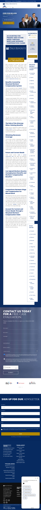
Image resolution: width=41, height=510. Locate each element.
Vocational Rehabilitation (33, 213)
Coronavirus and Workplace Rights (32, 112)
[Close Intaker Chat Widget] (37, 478)
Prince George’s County (32, 287)
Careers (18, 494)
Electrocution (33, 129)
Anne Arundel (33, 234)
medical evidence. (9, 128)
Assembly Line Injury (32, 87)
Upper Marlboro (32, 299)
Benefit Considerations (33, 92)
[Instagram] (7, 502)
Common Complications (33, 102)
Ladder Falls (32, 155)
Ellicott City (32, 253)
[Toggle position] (35, 478)
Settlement (32, 182)
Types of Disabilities (32, 198)
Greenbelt (32, 269)
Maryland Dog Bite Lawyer (10, 478)
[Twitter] (6, 500)
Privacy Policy (17, 356)
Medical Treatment (32, 159)
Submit (20, 433)
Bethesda (32, 240)
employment (8, 76)
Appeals (31, 77)
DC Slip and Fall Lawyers (7, 451)
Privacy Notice (23, 429)
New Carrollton (32, 283)
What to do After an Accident (32, 217)
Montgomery (32, 279)
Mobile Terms (21, 361)
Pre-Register (18, 1)
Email (2, 416)
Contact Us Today (16, 59)
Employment (32, 136)
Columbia (32, 249)
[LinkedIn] (4, 502)
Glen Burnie (32, 266)
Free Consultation (8, 23)
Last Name (3, 410)
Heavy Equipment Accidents (32, 145)
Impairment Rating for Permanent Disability (32, 151)
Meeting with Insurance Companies (33, 164)
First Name (3, 404)
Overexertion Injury (33, 173)
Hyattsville (32, 276)
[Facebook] (4, 500)
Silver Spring (32, 295)
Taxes (31, 189)
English (5, 7)
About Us (19, 492)
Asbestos (32, 83)
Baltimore (32, 237)
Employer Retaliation (32, 133)
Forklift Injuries (31, 140)
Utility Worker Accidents (32, 207)
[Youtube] (9, 500)
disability (15, 204)
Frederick (32, 260)
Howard (31, 273)
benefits (20, 88)
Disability (32, 126)
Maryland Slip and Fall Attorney (9, 470)
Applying (32, 80)
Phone (2, 422)
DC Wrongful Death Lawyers (8, 449)
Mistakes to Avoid (32, 169)
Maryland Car (10, 465)
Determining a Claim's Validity (32, 122)
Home (18, 490)
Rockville (32, 292)
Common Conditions (32, 106)
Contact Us (19, 496)
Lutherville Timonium (32, 257)
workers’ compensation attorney (12, 78)
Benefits (32, 95)
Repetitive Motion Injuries (32, 178)
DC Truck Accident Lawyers (8, 456)
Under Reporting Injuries (32, 202)
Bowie (31, 243)
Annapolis (32, 231)
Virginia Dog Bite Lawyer (20, 462)
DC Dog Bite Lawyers (6, 454)
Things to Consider (32, 193)
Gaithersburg (33, 263)
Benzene (32, 98)
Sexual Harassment (32, 186)
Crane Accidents (32, 117)
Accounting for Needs (32, 74)
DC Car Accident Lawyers (7, 452)
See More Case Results (8, 19)
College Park (32, 246)
